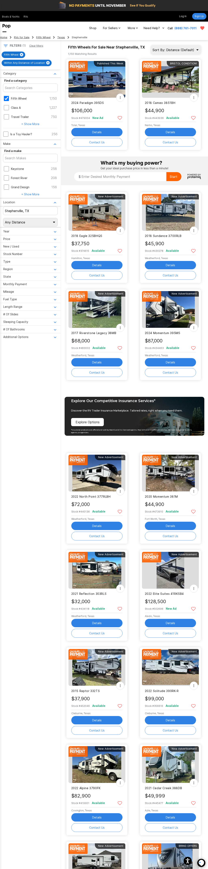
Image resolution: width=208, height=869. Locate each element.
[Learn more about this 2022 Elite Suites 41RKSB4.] (170, 570)
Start (173, 177)
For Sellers (110, 28)
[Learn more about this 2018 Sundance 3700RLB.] (170, 212)
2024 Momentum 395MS (162, 333)
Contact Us (97, 142)
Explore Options (88, 422)
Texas (61, 37)
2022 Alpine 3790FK (86, 788)
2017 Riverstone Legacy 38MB (93, 333)
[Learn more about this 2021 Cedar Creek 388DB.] (170, 764)
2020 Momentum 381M (161, 496)
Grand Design (20, 187)
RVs (26, 16)
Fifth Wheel (43, 37)
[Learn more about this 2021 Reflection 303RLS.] (96, 570)
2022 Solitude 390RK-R (162, 691)
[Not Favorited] (119, 117)
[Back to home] (6, 28)
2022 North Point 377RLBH (91, 496)
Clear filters (36, 45)
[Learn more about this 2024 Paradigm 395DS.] (96, 79)
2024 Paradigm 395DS (87, 102)
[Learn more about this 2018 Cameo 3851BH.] (170, 79)
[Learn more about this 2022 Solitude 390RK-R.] (170, 667)
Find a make (13, 151)
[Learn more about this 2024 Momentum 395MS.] (170, 309)
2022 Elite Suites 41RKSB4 (164, 593)
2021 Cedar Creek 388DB (163, 788)
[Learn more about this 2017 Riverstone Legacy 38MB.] (96, 309)
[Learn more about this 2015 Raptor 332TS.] (96, 667)
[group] (13, 55)
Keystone (17, 168)
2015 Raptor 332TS (85, 691)
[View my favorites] (202, 28)
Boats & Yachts (11, 16)
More (131, 28)
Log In (182, 16)
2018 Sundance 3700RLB (163, 236)
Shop (92, 28)
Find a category (15, 80)
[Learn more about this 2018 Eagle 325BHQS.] (96, 212)
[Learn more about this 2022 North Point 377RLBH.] (96, 473)
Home (3, 37)
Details (97, 132)
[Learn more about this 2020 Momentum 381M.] (170, 473)
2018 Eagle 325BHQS (86, 236)
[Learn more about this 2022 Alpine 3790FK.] (96, 764)
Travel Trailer (20, 117)
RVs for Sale (21, 37)
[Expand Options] (120, 98)
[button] (188, 861)
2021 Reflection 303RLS (89, 593)
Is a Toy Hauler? (21, 134)
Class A (16, 107)
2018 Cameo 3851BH (160, 102)
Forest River (19, 178)
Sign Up (199, 16)
